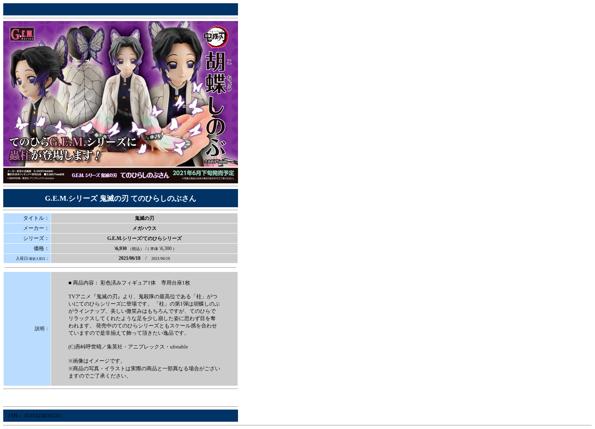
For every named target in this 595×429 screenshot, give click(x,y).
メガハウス (144, 228)
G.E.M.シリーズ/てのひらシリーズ (144, 238)
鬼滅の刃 (144, 218)
